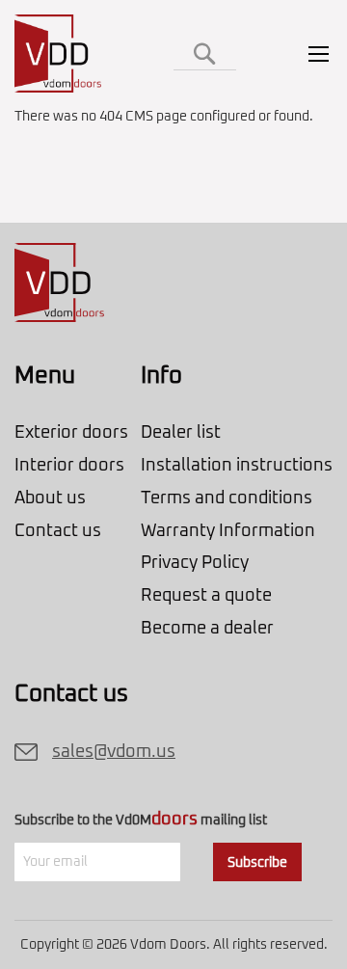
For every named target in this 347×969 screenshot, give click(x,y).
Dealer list (181, 433)
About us (50, 498)
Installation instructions (237, 465)
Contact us (57, 531)
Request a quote (206, 596)
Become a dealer (207, 628)
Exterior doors (71, 433)
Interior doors (69, 465)
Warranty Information (228, 531)
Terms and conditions (226, 498)
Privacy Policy (195, 563)
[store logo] (58, 53)
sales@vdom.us (113, 752)
